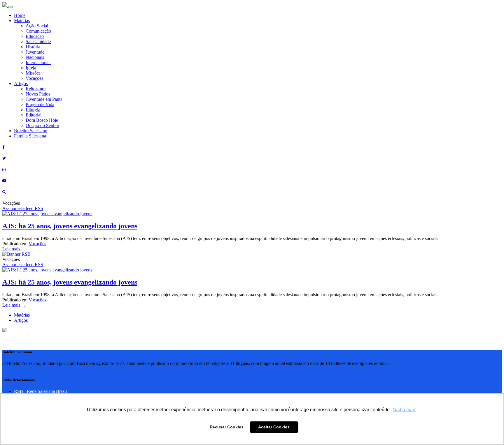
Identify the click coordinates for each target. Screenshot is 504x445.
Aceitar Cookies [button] (274, 427)
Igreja (31, 67)
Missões (33, 72)
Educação (35, 36)
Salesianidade (38, 41)
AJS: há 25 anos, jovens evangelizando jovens (69, 226)
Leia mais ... (13, 248)
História (33, 46)
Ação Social (37, 25)
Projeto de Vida (40, 104)
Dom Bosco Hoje (42, 120)
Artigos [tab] (21, 320)
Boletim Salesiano (30, 130)
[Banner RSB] (16, 254)
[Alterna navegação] (10, 7)
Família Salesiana (30, 135)
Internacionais (38, 62)
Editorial (33, 114)
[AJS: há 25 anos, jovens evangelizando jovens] (47, 213)
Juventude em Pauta (44, 99)
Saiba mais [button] (404, 409)
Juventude (35, 52)
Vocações (34, 78)
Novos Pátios (38, 93)
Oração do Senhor (42, 125)
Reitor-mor (36, 88)
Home (19, 15)
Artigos (21, 83)
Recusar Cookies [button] (227, 427)
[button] (4, 330)
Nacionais (35, 57)
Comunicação (38, 31)
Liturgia (33, 109)
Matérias (22, 20)
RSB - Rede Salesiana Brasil (40, 391)
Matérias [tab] (22, 314)
